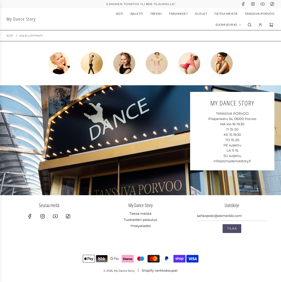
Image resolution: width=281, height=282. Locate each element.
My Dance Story (21, 19)
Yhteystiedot (140, 226)
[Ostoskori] (272, 24)
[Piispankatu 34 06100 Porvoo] (140, 140)
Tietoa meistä (140, 213)
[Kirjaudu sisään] (260, 24)
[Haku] (249, 24)
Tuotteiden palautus (140, 220)
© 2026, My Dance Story (119, 270)
